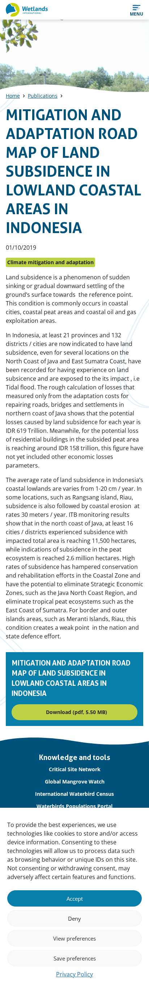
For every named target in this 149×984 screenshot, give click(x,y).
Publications (43, 95)
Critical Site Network (75, 769)
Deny (74, 918)
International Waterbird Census (74, 793)
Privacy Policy (74, 974)
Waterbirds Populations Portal (74, 806)
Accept (75, 898)
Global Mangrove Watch (75, 781)
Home (13, 95)
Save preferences (75, 958)
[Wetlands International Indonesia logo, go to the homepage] (27, 10)
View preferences (74, 938)
